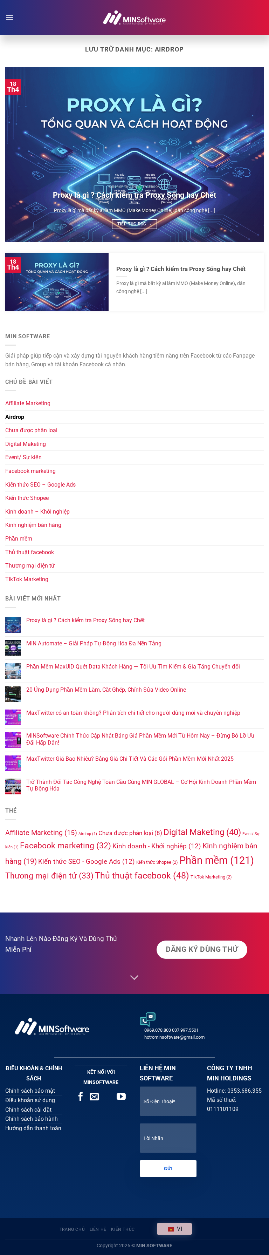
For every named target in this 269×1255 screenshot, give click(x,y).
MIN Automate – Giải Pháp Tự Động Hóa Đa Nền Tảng (93, 643)
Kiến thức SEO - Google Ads (86, 861)
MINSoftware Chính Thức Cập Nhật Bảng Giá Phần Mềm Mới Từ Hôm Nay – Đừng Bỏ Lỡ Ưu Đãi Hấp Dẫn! (140, 739)
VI (178, 1229)
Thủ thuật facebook (29, 552)
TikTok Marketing (26, 579)
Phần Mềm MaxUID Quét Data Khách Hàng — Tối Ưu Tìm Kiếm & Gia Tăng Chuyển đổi (133, 666)
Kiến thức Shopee (27, 498)
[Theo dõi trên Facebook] (80, 1097)
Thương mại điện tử (30, 565)
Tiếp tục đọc (134, 224)
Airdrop (14, 417)
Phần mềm (18, 538)
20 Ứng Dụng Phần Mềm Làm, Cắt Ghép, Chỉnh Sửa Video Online (106, 689)
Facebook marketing (30, 471)
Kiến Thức (123, 1229)
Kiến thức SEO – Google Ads (40, 484)
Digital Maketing (25, 444)
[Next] (249, 154)
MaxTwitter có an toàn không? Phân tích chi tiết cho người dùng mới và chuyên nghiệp (133, 713)
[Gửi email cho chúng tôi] (94, 1097)
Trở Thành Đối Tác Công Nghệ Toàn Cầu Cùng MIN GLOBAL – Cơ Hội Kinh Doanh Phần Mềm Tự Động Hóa (141, 785)
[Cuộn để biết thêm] (134, 978)
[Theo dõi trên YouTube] (121, 1097)
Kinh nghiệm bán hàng (33, 525)
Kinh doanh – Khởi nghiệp (37, 511)
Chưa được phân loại (31, 430)
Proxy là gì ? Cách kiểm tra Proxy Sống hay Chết (134, 195)
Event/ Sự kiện (23, 457)
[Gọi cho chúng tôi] (107, 1097)
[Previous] (19, 154)
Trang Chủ (72, 1229)
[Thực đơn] (9, 17)
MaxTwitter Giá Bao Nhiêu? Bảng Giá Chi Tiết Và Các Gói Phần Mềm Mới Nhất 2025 (130, 758)
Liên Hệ (98, 1229)
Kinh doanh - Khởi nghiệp (156, 846)
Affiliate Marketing (27, 403)
